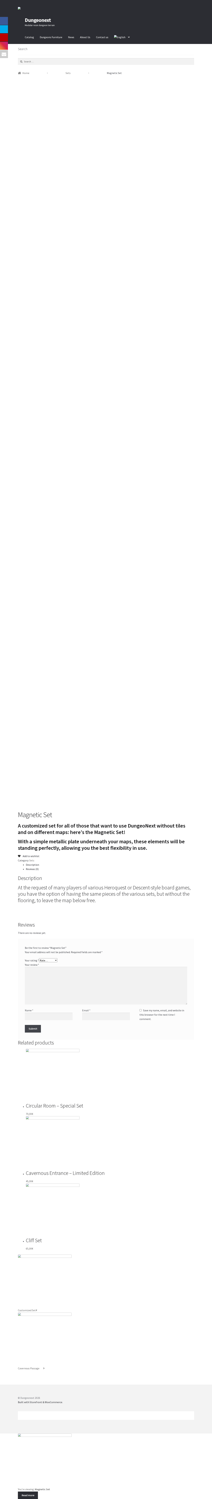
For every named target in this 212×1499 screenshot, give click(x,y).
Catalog (29, 37)
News (71, 37)
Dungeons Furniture (51, 37)
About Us (85, 37)
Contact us (102, 37)
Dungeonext (38, 20)
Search (29, 1417)
